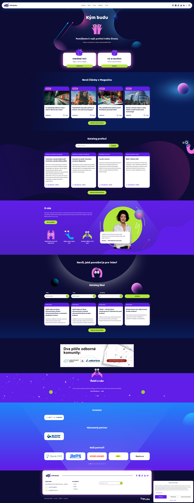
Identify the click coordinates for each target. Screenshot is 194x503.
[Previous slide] (51, 392)
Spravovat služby (159, 492)
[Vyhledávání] (189, 5)
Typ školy (102, 293)
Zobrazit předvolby (186, 497)
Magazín (100, 5)
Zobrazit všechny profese (97, 192)
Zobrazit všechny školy (97, 330)
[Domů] (52, 476)
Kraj (74, 293)
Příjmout (161, 497)
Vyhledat (113, 146)
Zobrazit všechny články (97, 123)
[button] (96, 395)
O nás (106, 5)
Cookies (171, 500)
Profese (83, 5)
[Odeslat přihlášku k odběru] (121, 483)
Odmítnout (173, 497)
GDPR (175, 500)
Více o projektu (51, 222)
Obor (47, 293)
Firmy (94, 5)
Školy (89, 5)
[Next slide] (143, 392)
